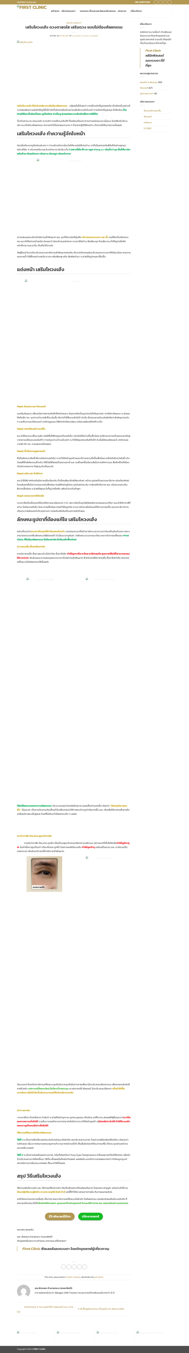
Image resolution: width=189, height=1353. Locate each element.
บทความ (122, 11)
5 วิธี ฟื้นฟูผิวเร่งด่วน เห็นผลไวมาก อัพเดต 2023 (101, 1308)
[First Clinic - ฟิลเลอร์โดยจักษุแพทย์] (32, 11)
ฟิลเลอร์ (144, 88)
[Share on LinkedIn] (84, 1266)
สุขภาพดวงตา (147, 93)
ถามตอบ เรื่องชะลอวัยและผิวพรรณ (98, 11)
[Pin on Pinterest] (79, 1266)
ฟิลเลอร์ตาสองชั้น (152, 110)
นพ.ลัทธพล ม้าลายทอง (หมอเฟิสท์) (85, 36)
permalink (98, 1277)
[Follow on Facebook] (156, 2)
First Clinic (31, 1248)
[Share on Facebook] (63, 1266)
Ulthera (148, 122)
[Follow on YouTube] (170, 2)
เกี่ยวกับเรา (136, 11)
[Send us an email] (165, 2)
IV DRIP (147, 128)
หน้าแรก (55, 11)
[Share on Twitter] (68, 1266)
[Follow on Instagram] (160, 2)
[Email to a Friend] (74, 1266)
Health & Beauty (74, 23)
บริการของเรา (68, 11)
